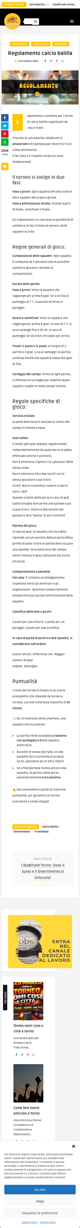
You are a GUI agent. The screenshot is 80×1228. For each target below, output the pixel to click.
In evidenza (60, 44)
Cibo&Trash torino (65, 4)
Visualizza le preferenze (40, 1213)
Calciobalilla (39, 4)
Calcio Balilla (19, 44)
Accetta (40, 1190)
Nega (40, 1201)
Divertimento (40, 44)
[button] (73, 1146)
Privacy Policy (48, 1222)
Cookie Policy (30, 1222)
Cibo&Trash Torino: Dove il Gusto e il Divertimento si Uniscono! (42, 871)
